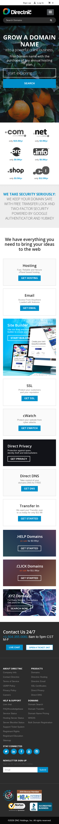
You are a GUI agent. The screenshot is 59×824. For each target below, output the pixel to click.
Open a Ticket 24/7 (39, 647)
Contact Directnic (11, 677)
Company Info (9, 672)
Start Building (21, 338)
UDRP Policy (9, 686)
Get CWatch (29, 428)
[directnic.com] (17, 12)
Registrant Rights (11, 731)
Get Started (29, 518)
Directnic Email (38, 681)
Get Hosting (29, 278)
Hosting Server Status (13, 718)
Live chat (7, 704)
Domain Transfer (36, 709)
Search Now (19, 608)
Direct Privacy (37, 690)
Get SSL (29, 398)
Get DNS (29, 488)
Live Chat (14, 647)
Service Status (10, 713)
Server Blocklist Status (13, 722)
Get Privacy (19, 459)
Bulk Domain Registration (40, 722)
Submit (42, 770)
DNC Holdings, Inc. (24, 820)
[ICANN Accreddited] (8, 795)
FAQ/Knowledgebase (13, 709)
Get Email (29, 308)
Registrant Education (13, 736)
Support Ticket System (14, 727)
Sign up (27, 3)
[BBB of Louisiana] (41, 806)
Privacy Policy (9, 690)
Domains (35, 672)
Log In (40, 3)
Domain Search (35, 704)
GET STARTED (29, 548)
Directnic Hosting (39, 677)
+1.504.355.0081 (15, 637)
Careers (7, 695)
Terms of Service (11, 681)
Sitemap (7, 740)
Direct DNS (36, 695)
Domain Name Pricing (38, 713)
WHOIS (31, 718)
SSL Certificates (38, 686)
